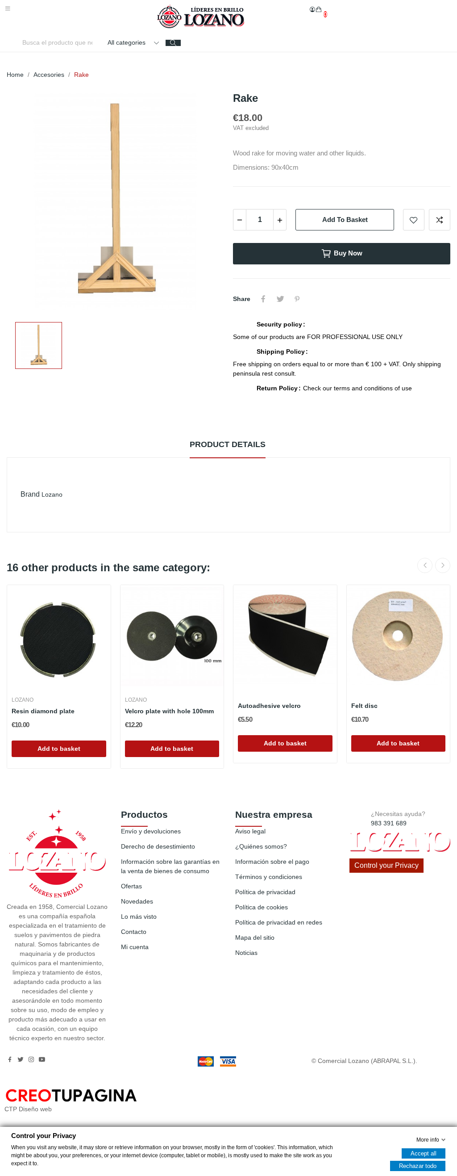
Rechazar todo (417, 1165)
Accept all (423, 1153)
